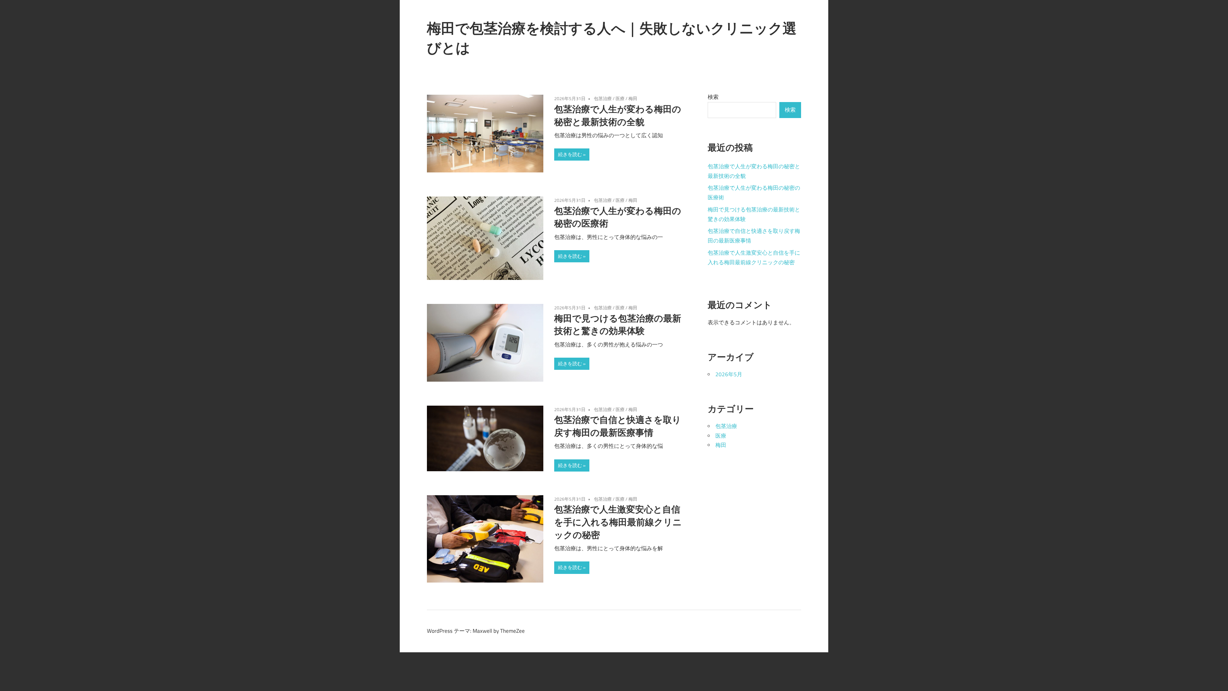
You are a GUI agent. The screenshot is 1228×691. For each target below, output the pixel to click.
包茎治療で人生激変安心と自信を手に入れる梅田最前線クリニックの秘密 (618, 522)
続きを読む (570, 154)
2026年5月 (728, 374)
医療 (620, 98)
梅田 (632, 98)
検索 (713, 97)
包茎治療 (603, 98)
